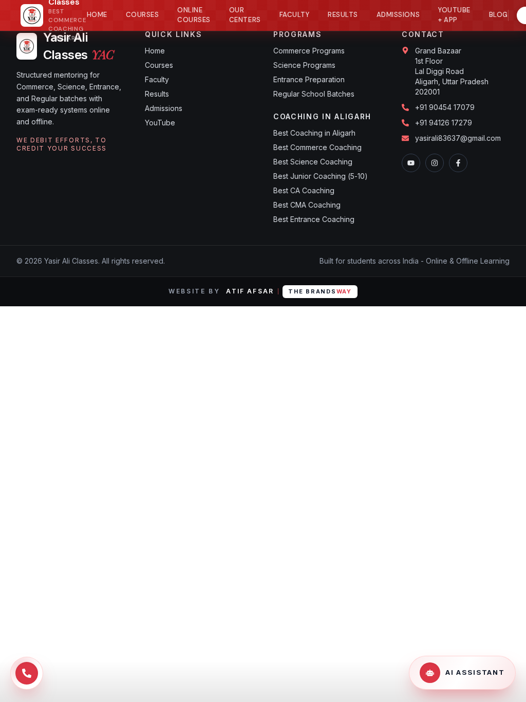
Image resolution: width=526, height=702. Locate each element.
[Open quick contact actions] (26, 673)
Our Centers (245, 15)
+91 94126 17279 (443, 122)
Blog (498, 14)
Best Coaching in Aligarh (314, 132)
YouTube (160, 122)
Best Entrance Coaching (313, 219)
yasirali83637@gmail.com (458, 138)
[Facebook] (458, 163)
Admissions (398, 14)
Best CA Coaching (303, 190)
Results (343, 14)
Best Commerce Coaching (317, 147)
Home (97, 14)
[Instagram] (434, 163)
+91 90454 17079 (445, 107)
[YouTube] (411, 163)
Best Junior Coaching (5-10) (320, 176)
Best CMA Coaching (307, 204)
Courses (142, 14)
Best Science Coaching (312, 161)
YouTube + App (454, 15)
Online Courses (194, 15)
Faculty (294, 14)
